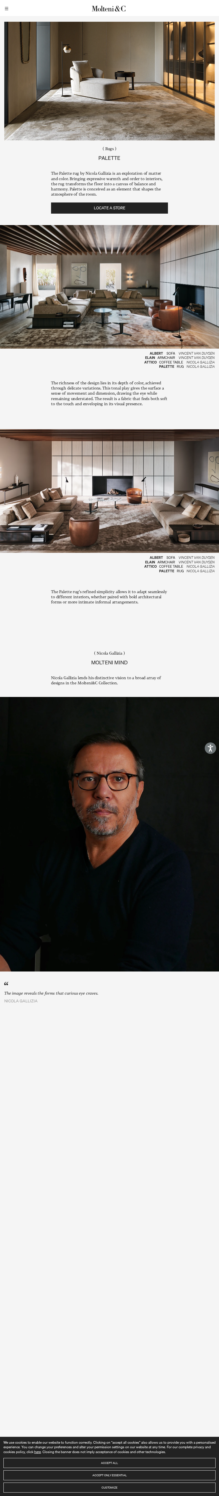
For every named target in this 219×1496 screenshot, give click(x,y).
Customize (109, 1487)
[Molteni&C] (109, 8)
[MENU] (7, 8)
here (37, 1452)
